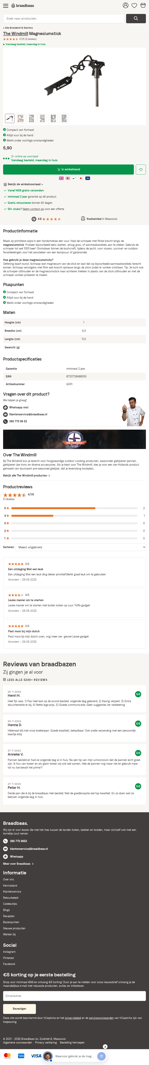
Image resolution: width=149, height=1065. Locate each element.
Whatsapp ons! (19, 407)
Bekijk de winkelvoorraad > (25, 184)
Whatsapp (16, 856)
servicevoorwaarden (101, 1018)
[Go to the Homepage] (22, 5)
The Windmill (15, 33)
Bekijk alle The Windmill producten (25, 475)
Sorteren (8, 547)
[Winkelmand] (143, 6)
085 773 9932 (18, 841)
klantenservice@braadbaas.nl (29, 848)
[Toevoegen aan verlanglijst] (141, 170)
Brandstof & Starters (21, 28)
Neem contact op (33, 209)
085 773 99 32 (18, 421)
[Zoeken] (136, 18)
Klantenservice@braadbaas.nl (28, 414)
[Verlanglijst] (134, 5)
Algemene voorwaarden (17, 1042)
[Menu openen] (5, 5)
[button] (74, 508)
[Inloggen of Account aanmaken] (125, 6)
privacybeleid (73, 1018)
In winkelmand (71, 169)
